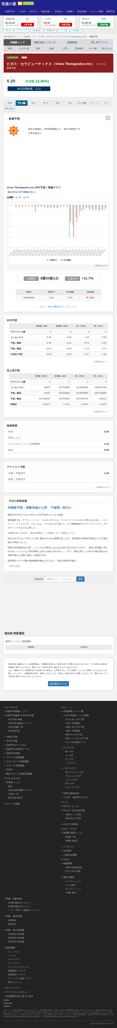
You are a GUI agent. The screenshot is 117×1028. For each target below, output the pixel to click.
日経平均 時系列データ (17, 749)
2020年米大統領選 (16, 938)
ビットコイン (14, 952)
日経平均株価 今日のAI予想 (20, 715)
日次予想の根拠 (15, 719)
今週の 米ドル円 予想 (74, 727)
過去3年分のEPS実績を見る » (22, 192)
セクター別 (24, 48)
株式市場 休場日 (15, 798)
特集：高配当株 (14, 898)
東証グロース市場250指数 (19, 773)
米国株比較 (50, 30)
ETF (65, 48)
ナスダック (68, 846)
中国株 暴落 (70, 893)
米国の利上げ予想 (73, 818)
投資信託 (12, 924)
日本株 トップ (13, 782)
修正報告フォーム (58, 683)
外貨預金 (12, 920)
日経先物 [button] (45, 11)
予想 (21, 103)
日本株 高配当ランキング (19, 903)
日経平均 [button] (9, 11)
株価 (10, 103)
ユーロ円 (69, 755)
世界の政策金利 (71, 793)
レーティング (22, 30)
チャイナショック (73, 889)
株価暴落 (67, 863)
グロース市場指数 (15, 765)
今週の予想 (11, 736)
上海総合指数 (70, 854)
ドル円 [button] (21, 11)
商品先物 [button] (81, 11)
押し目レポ (107, 48)
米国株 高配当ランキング (19, 906)
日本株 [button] (58, 11)
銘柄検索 (72, 42)
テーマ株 (63, 30)
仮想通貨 (10, 947)
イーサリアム (14, 959)
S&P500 (67, 850)
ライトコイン (14, 963)
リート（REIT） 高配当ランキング (23, 910)
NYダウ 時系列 (70, 824)
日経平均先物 (13, 753)
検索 (80, 579)
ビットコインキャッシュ (19, 967)
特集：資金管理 (14, 916)
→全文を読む (14, 566)
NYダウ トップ (70, 806)
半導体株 (76, 30)
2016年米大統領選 (16, 942)
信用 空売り (9, 109)
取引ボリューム (15, 982)
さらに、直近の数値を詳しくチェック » (58, 306)
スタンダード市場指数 (17, 761)
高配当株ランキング (45, 42)
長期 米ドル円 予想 (73, 734)
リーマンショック (73, 881)
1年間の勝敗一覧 (15, 727)
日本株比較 (36, 30)
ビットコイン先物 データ (19, 978)
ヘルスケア (13, 57)
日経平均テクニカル (16, 745)
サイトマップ (13, 988)
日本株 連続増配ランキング (20, 790)
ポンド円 (69, 759)
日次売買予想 (14, 731)
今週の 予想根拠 (72, 731)
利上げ (81, 103)
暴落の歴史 (68, 877)
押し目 (8, 30)
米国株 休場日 (71, 841)
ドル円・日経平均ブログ (75, 797)
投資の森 (9, 4)
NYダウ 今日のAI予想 (74, 810)
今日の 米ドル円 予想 (74, 719)
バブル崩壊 (70, 885)
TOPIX (9, 769)
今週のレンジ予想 (73, 814)
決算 (38, 48)
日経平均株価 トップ (16, 711)
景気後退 (79, 48)
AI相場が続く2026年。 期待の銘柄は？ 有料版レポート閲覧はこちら (41, 533)
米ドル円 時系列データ (75, 742)
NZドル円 (69, 783)
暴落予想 (110, 11)
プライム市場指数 (15, 757)
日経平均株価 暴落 (73, 867)
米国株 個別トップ (72, 832)
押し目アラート (99, 42)
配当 (10, 48)
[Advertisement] (58, 162)
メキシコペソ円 (72, 787)
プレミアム (28, 3)
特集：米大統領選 (15, 930)
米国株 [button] (69, 11)
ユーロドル (70, 763)
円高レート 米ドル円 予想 (76, 738)
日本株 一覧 (13, 794)
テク (106, 103)
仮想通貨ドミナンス (17, 974)
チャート (94, 103)
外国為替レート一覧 (73, 711)
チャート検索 (96, 11)
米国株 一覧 (70, 837)
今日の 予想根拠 (72, 723)
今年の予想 (11, 741)
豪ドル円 (69, 751)
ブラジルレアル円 (73, 776)
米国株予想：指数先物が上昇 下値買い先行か (40, 507)
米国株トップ (17, 42)
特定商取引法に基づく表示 (19, 996)
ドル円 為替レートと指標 (76, 715)
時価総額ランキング (17, 971)
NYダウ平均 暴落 (72, 871)
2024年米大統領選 (16, 934)
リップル (12, 955)
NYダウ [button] (32, 11)
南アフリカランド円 (74, 772)
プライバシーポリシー (17, 992)
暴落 (52, 48)
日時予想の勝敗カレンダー (20, 723)
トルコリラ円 (71, 780)
